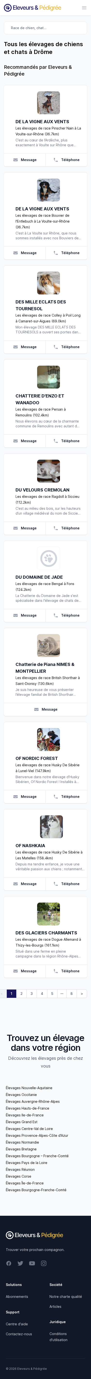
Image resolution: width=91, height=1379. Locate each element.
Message (29, 160)
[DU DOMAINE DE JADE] (48, 558)
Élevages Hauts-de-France (27, 1108)
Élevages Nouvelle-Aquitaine (29, 1088)
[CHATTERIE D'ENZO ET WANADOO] (48, 377)
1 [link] (11, 993)
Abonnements (17, 1296)
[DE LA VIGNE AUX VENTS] (48, 102)
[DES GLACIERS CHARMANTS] (48, 914)
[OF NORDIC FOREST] (48, 739)
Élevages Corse (18, 1176)
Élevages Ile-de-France (25, 1115)
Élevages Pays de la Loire (26, 1163)
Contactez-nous (19, 1334)
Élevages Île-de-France (25, 1183)
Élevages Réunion (20, 1169)
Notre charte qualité (66, 1296)
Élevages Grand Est (21, 1122)
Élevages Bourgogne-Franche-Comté (36, 1190)
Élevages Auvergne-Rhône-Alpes (33, 1101)
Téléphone (70, 160)
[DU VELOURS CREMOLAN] (48, 471)
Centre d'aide (17, 1324)
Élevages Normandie (22, 1142)
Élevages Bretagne (21, 1149)
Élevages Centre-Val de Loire (29, 1129)
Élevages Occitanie (21, 1095)
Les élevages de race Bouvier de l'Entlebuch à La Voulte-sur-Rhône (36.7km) (43, 221)
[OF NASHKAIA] (51, 826)
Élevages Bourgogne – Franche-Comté (37, 1156)
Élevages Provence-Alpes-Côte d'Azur (37, 1135)
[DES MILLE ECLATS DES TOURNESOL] (48, 283)
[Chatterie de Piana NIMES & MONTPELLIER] (48, 645)
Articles (55, 1306)
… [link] (61, 992)
